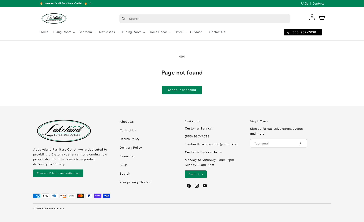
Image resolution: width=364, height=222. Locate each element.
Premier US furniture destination (58, 173)
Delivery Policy (131, 147)
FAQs (304, 3)
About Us (127, 121)
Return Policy (130, 139)
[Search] (123, 18)
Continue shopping (182, 90)
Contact (318, 3)
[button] (63, 32)
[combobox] (204, 18)
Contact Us (128, 130)
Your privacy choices (135, 182)
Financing (127, 156)
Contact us (196, 174)
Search (125, 173)
